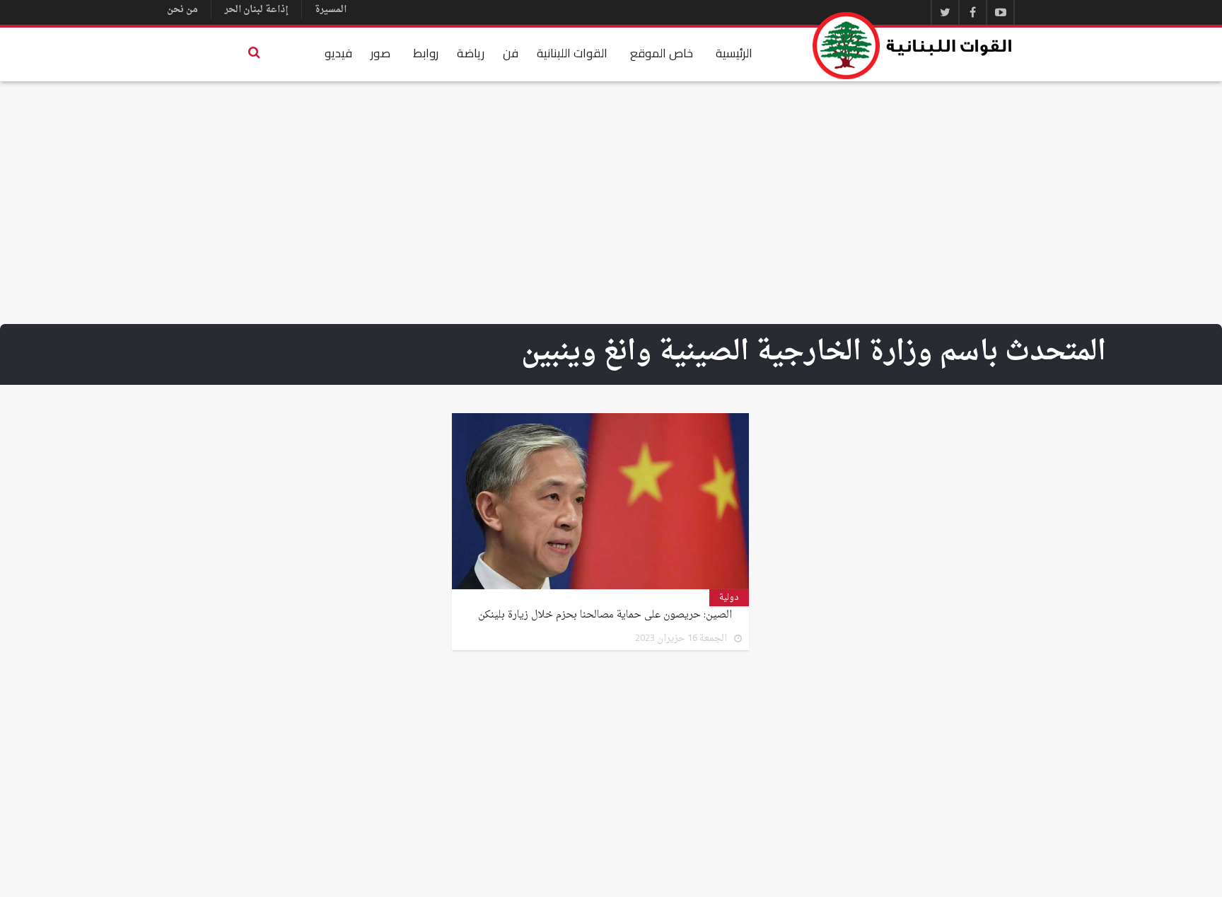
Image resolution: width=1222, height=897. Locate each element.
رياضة (470, 53)
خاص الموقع (661, 53)
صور (380, 53)
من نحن (182, 9)
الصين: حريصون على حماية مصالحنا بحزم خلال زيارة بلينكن (605, 615)
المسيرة (331, 9)
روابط (425, 53)
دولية (729, 598)
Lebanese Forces (913, 46)
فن (510, 53)
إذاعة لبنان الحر (256, 9)
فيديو (338, 53)
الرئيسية (734, 53)
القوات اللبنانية (572, 53)
